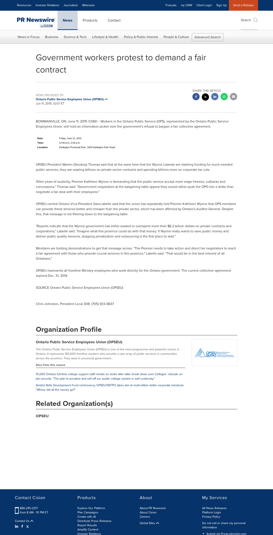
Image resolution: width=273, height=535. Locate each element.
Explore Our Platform (91, 508)
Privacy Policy (211, 516)
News (68, 20)
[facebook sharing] (196, 97)
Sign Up (221, 5)
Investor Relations (47, 5)
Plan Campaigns (87, 512)
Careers (145, 516)
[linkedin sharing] (214, 97)
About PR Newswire (153, 508)
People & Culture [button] (176, 36)
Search (246, 20)
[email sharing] (233, 97)
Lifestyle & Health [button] (105, 36)
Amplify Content (87, 529)
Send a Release (243, 5)
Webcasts (88, 5)
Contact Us (22, 521)
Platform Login (211, 512)
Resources (24, 5)
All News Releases (214, 508)
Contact (114, 20)
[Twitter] (27, 526)
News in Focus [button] (28, 36)
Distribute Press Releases (94, 521)
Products (90, 20)
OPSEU (42, 416)
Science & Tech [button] (75, 36)
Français (171, 5)
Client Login (204, 5)
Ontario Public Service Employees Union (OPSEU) (79, 342)
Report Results (87, 525)
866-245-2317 (29, 508)
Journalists (71, 5)
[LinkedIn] (17, 526)
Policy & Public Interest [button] (141, 36)
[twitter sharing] (205, 97)
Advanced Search (208, 37)
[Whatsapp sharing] (224, 97)
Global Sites (148, 523)
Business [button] (51, 36)
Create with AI (86, 516)
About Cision (148, 512)
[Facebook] (22, 526)
